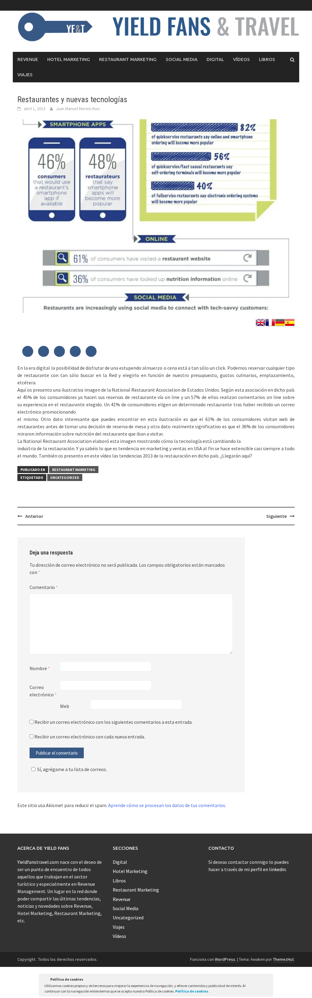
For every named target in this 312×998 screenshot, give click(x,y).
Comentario (44, 587)
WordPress (225, 959)
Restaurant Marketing (128, 59)
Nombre (40, 668)
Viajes (25, 74)
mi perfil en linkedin (265, 869)
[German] (280, 322)
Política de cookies (192, 991)
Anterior (34, 516)
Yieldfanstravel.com (38, 862)
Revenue (27, 59)
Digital (215, 59)
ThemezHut (283, 959)
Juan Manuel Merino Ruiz (78, 108)
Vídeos (241, 59)
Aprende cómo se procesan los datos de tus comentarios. (167, 805)
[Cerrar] (267, 980)
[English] (260, 322)
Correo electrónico (43, 691)
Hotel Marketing (68, 59)
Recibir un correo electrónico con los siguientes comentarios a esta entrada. (113, 722)
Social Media (181, 59)
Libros (267, 59)
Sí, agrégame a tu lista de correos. (72, 769)
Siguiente (276, 516)
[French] (270, 322)
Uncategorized (64, 477)
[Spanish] (290, 322)
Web (64, 706)
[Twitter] (27, 352)
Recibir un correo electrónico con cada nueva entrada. (89, 737)
